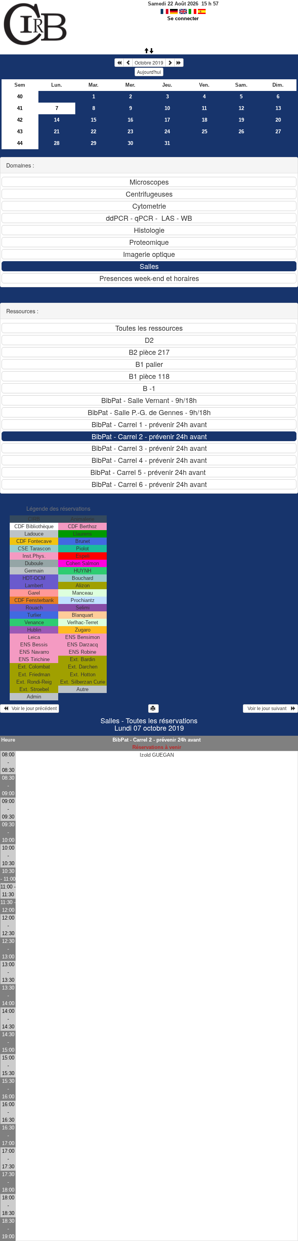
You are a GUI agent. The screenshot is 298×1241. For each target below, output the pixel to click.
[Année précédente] (119, 62)
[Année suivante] (179, 62)
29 (93, 143)
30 (130, 143)
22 (93, 131)
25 (204, 131)
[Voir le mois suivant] (170, 62)
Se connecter (183, 18)
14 (56, 120)
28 (56, 143)
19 (241, 120)
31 (167, 143)
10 (167, 108)
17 (167, 120)
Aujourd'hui (149, 71)
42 (20, 120)
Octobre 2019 (149, 62)
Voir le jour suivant (268, 708)
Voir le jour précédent (32, 708)
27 (278, 131)
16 (130, 120)
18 (204, 120)
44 (20, 143)
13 (278, 108)
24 (167, 131)
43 (20, 131)
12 (241, 108)
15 (93, 120)
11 (204, 108)
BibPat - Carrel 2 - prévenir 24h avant (157, 740)
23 (130, 131)
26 (241, 131)
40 (20, 96)
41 (20, 108)
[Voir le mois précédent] (128, 62)
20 (278, 120)
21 (56, 131)
